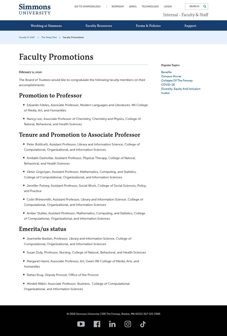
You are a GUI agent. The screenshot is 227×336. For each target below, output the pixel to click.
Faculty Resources (99, 26)
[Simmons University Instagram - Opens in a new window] (132, 325)
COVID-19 (168, 84)
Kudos (165, 93)
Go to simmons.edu (87, 6)
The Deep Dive (49, 37)
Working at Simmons (46, 26)
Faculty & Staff (27, 37)
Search (194, 6)
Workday (118, 6)
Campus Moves (171, 76)
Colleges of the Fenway (177, 80)
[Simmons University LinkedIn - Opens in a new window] (116, 325)
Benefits (166, 72)
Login (168, 6)
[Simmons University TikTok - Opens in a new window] (148, 317)
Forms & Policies (148, 26)
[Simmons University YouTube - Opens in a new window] (85, 325)
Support (190, 26)
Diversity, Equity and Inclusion (180, 88)
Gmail (133, 6)
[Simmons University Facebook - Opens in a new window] (101, 325)
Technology (150, 6)
